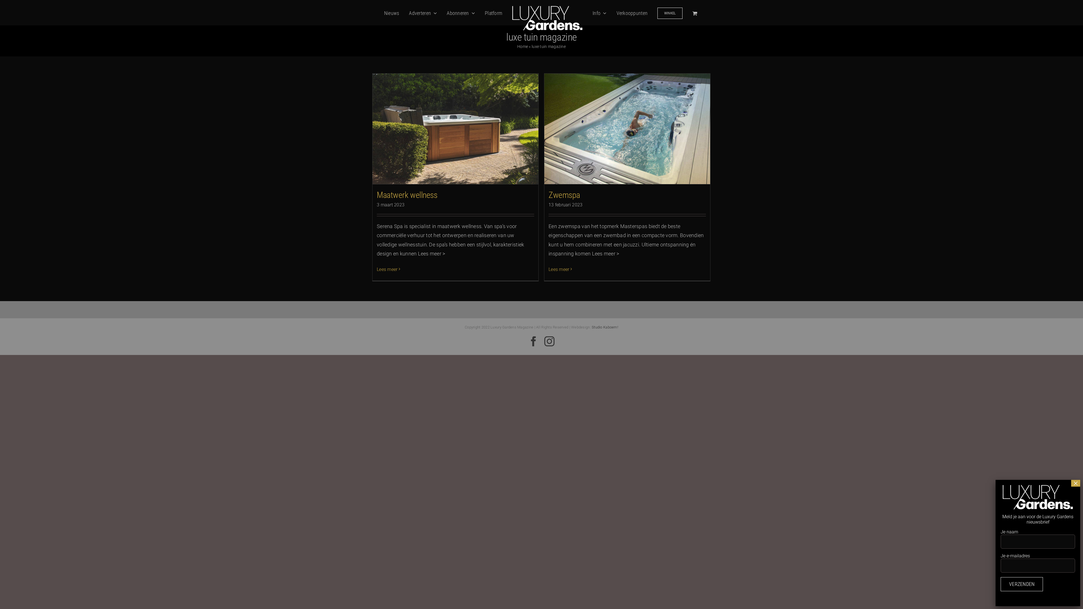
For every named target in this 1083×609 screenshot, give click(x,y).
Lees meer (387, 269)
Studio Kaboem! (605, 327)
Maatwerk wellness (407, 195)
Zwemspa (564, 195)
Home (522, 46)
